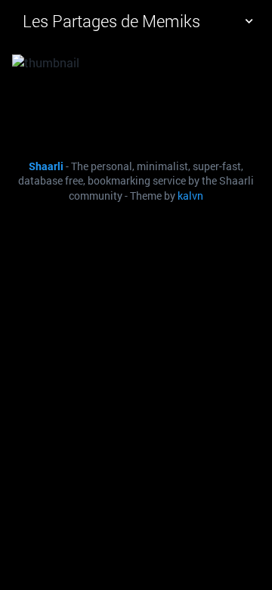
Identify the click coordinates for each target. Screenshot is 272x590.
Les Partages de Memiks (111, 21)
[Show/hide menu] (248, 21)
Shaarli (46, 166)
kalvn (190, 196)
